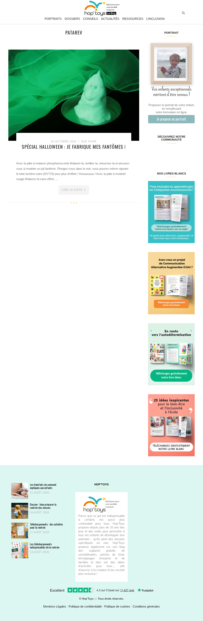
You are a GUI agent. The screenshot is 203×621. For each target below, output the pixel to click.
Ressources (132, 18)
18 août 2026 (39, 512)
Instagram (160, 152)
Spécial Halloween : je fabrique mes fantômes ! (74, 146)
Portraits (53, 18)
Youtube (183, 152)
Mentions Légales (54, 606)
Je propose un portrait (171, 119)
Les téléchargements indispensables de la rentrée (44, 545)
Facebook (152, 152)
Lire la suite (72, 189)
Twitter (190, 152)
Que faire (89, 141)
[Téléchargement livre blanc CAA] (171, 283)
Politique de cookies (117, 606)
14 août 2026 (39, 552)
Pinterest (167, 152)
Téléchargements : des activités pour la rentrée (46, 526)
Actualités (110, 18)
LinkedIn (175, 152)
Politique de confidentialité (85, 606)
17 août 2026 (39, 532)
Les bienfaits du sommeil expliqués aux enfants (43, 486)
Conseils (90, 18)
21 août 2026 (39, 492)
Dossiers (72, 18)
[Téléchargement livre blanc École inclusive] (171, 425)
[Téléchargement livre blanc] (171, 212)
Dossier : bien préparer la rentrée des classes (43, 506)
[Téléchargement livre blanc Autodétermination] (171, 354)
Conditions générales (146, 606)
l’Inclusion (155, 18)
